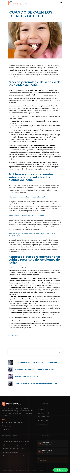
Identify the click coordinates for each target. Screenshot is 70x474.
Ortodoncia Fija (43, 420)
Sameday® (41, 409)
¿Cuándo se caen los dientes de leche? (16, 441)
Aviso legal (50, 470)
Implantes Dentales (44, 413)
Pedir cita (7, 429)
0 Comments (12, 335)
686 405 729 (7, 426)
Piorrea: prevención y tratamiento (14, 456)
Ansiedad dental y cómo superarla (14, 448)
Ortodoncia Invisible (44, 417)
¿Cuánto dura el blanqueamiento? (14, 445)
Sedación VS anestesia (10, 452)
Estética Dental (42, 424)
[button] (60, 470)
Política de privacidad (37, 470)
